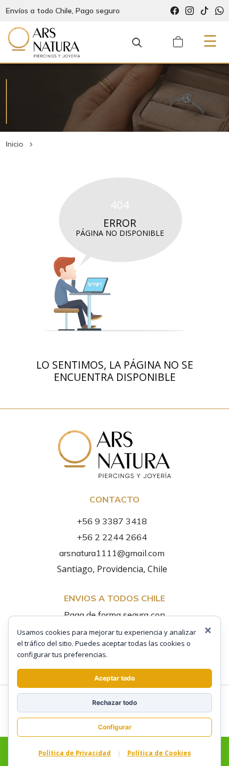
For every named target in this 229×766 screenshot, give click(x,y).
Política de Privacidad (74, 753)
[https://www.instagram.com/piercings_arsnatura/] (189, 11)
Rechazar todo (114, 703)
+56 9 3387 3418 (112, 521)
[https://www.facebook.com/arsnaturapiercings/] (174, 11)
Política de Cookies (159, 753)
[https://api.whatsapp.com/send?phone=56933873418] (219, 11)
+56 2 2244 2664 (112, 537)
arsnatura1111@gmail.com (112, 553)
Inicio (14, 144)
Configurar (115, 727)
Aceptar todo (114, 678)
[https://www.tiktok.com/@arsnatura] (204, 11)
